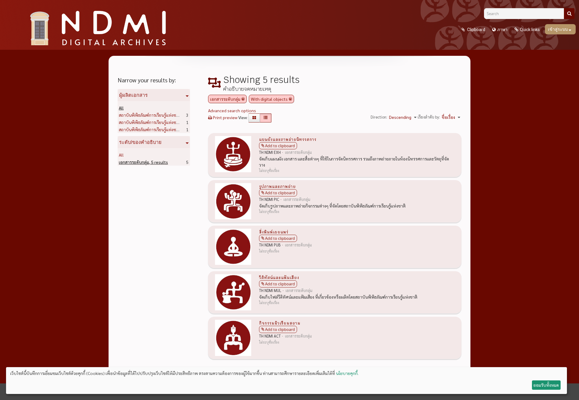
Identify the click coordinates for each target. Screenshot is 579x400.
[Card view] (254, 117)
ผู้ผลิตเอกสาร (133, 95)
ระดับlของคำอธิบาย (140, 142)
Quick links (530, 29)
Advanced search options (232, 110)
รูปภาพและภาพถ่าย (277, 186)
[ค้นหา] (569, 13)
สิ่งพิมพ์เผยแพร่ (273, 232)
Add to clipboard (280, 145)
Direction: (379, 116)
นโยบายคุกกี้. (347, 373)
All (121, 107)
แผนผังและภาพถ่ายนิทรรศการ (287, 139)
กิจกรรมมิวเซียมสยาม (279, 323)
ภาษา (502, 29)
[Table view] (265, 117)
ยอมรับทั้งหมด (546, 385)
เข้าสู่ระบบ (558, 29)
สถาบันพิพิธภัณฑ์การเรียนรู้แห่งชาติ (159, 115)
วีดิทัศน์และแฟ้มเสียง (279, 277)
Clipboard (475, 29)
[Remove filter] (243, 99)
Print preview (224, 117)
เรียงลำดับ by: (429, 116)
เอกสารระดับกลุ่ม (143, 162)
